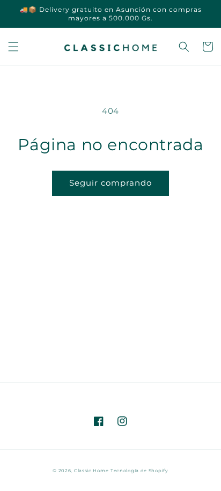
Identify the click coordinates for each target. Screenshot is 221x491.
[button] (13, 46)
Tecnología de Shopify (139, 470)
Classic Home (91, 470)
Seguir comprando (110, 183)
